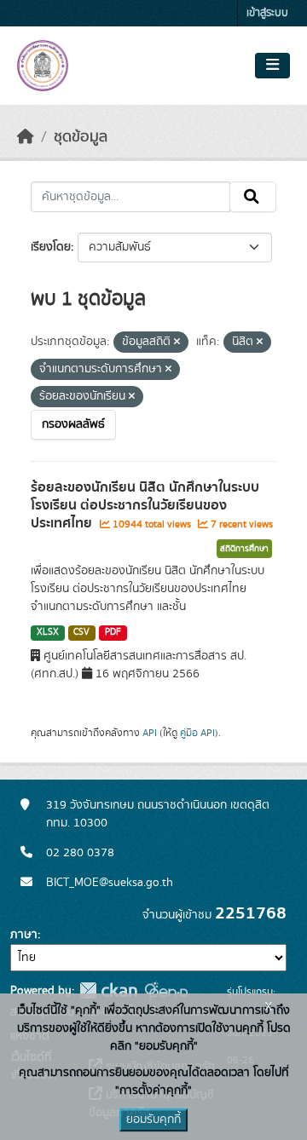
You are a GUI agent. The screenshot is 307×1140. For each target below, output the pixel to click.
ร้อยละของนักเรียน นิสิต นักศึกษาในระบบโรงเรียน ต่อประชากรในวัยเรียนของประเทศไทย (145, 505)
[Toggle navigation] (272, 65)
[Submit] (252, 196)
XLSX (48, 632)
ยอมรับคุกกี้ (153, 1119)
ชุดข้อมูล (80, 137)
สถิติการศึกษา (244, 549)
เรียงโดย (51, 247)
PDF (113, 632)
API (149, 732)
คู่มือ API (197, 732)
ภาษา (24, 934)
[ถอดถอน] (177, 342)
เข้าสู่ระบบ (267, 13)
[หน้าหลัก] (25, 137)
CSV (81, 632)
